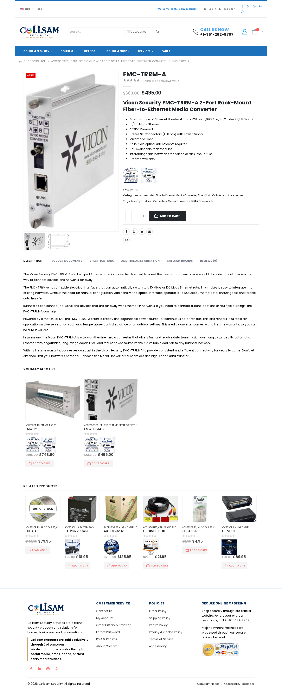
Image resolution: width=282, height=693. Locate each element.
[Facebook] (242, 6)
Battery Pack (87, 527)
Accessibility (158, 646)
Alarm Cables (127, 527)
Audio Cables (48, 527)
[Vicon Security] (150, 176)
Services (144, 51)
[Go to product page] (53, 399)
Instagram (47, 667)
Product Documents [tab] (66, 261)
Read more (39, 550)
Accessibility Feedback (239, 684)
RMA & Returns (106, 639)
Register (229, 9)
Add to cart (170, 216)
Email (149, 231)
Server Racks (48, 425)
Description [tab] (32, 261)
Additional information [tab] (140, 261)
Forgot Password (108, 632)
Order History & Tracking (113, 625)
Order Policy (157, 611)
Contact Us (104, 611)
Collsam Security (36, 51)
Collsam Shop (116, 51)
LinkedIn (142, 231)
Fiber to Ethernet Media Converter (176, 195)
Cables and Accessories (172, 527)
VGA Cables (243, 527)
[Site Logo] (39, 31)
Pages (166, 51)
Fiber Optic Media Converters (149, 201)
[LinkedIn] (260, 6)
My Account (105, 618)
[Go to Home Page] (20, 61)
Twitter (134, 231)
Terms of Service (161, 639)
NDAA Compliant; (202, 201)
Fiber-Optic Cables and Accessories (220, 195)
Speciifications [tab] (102, 261)
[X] (248, 6)
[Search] (157, 32)
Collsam (66, 51)
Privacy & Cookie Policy (165, 632)
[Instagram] (254, 6)
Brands (89, 51)
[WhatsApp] (242, 11)
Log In (212, 9)
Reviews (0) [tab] (208, 261)
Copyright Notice (208, 684)
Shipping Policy (159, 618)
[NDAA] (132, 176)
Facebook (126, 231)
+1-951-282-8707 (237, 620)
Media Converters (179, 201)
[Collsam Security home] (58, 609)
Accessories (147, 195)
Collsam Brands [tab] (180, 261)
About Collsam (106, 646)
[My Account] (244, 31)
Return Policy (158, 625)
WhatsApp (126, 240)
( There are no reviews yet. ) (160, 81)
